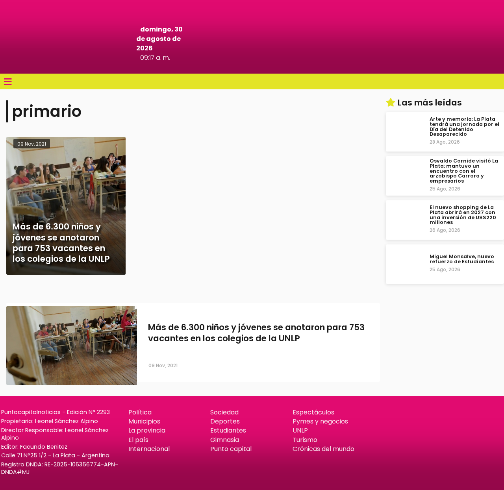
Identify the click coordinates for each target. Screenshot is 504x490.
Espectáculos (313, 412)
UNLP (300, 430)
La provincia (146, 430)
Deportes (225, 421)
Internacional (149, 448)
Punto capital (231, 448)
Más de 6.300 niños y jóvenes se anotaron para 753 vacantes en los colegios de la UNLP (256, 333)
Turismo (305, 439)
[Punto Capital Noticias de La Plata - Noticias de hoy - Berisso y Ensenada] (252, 62)
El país (138, 439)
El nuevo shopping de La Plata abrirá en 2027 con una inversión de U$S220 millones (463, 215)
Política (140, 412)
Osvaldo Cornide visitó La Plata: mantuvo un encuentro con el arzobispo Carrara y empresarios (464, 170)
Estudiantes (228, 430)
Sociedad (224, 412)
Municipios (144, 421)
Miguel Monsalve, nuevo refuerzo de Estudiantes (462, 259)
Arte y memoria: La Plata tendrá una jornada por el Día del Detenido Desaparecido (464, 126)
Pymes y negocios (320, 421)
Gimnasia (224, 439)
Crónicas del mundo (323, 448)
